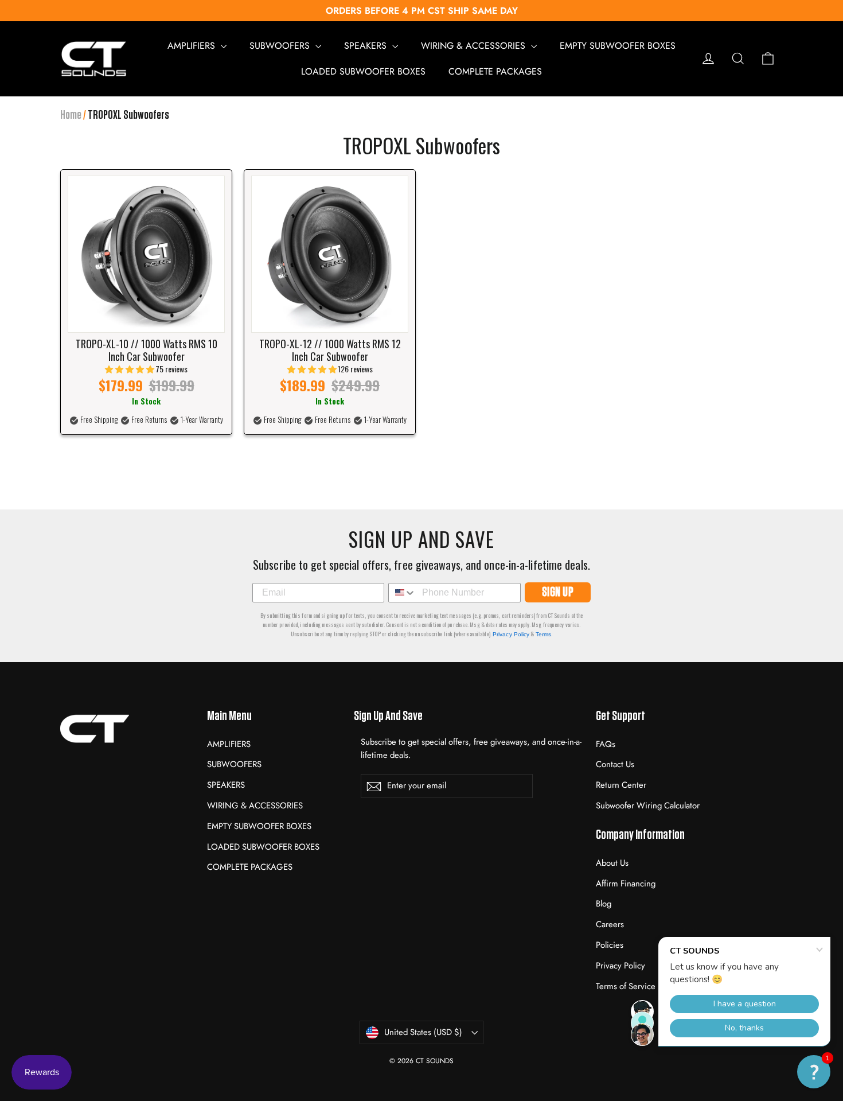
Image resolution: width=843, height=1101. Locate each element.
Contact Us (615, 764)
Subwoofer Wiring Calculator (648, 805)
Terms (544, 634)
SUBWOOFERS (281, 45)
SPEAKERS (366, 45)
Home (70, 114)
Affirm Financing (625, 883)
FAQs (605, 744)
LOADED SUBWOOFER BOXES (363, 71)
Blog (603, 903)
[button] (813, 1071)
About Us (612, 863)
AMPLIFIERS (192, 45)
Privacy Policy (511, 634)
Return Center (621, 785)
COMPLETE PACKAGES (495, 71)
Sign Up (558, 592)
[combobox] (402, 592)
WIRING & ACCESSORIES (474, 45)
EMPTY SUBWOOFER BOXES (618, 45)
